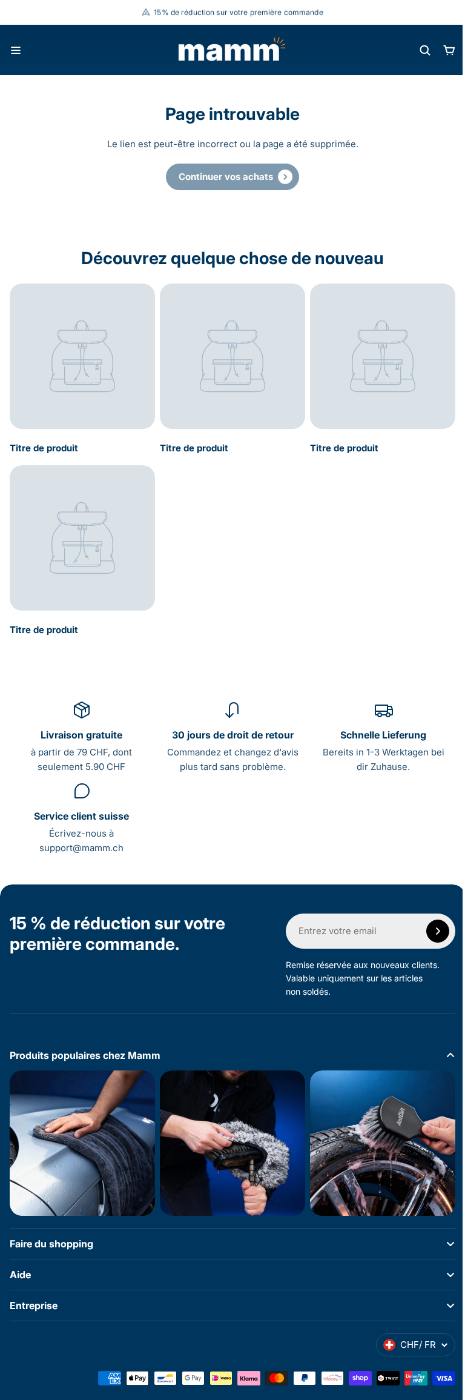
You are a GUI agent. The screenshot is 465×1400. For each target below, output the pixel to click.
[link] (232, 177)
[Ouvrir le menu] (16, 50)
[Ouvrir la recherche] (425, 50)
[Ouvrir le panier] (449, 50)
